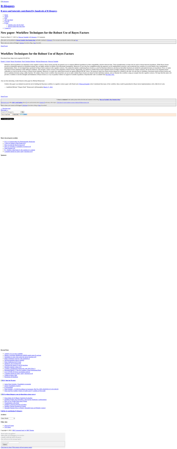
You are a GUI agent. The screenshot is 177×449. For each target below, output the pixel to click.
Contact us (7, 28)
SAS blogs (7, 427)
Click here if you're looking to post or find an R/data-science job (73, 102)
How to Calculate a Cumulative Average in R (17, 146)
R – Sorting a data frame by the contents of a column (19, 150)
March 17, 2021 (48, 87)
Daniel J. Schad (5, 61)
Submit (5, 444)
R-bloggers (49, 40)
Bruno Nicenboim (16, 61)
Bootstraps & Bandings (11, 377)
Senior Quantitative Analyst (12, 386)
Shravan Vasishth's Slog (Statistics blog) (25, 40)
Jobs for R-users (10, 380)
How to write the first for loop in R (14, 145)
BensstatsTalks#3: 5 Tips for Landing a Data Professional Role (22, 370)
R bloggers (33, 37)
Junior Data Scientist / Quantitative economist (17, 384)
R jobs (6, 23)
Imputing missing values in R (12, 367)
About (6, 16)
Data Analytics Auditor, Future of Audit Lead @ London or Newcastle (24, 391)
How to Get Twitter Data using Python (15, 401)
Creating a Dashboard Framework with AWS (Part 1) (19, 368)
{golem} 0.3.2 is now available (13, 353)
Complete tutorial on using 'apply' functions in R (18, 151)
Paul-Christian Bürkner (28, 61)
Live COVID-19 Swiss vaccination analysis (17, 372)
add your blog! (8, 20)
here (77, 40)
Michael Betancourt (41, 61)
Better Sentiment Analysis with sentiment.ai (17, 358)
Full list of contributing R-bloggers (11, 411)
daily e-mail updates (17, 102)
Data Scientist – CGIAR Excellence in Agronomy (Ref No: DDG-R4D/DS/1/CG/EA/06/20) (31, 389)
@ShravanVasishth (84, 84)
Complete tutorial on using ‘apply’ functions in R (18, 373)
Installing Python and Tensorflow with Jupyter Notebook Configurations (25, 399)
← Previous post (5, 108)
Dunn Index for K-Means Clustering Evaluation (18, 398)
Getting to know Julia (10, 375)
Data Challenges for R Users (12, 362)
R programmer (8, 387)
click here (22, 43)
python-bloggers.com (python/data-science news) (20, 394)
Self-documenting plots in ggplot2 (14, 360)
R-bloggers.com (5, 102)
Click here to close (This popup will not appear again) (16, 447)
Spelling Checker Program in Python (15, 406)
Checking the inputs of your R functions (16, 365)
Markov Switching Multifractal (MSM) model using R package (22, 355)
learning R (42, 102)
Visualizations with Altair (11, 403)
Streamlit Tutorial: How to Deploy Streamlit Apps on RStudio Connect (25, 408)
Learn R (6, 21)
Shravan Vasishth (23, 37)
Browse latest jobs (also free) (16, 26)
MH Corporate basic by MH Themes (23, 430)
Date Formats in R (9, 148)
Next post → (4, 110)
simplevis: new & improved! (12, 363)
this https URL (110, 74)
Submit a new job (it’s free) (16, 25)
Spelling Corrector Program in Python (15, 404)
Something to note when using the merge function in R (20, 357)
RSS (5, 18)
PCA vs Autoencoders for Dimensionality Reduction (19, 141)
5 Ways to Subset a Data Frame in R (15, 143)
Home (6, 15)
